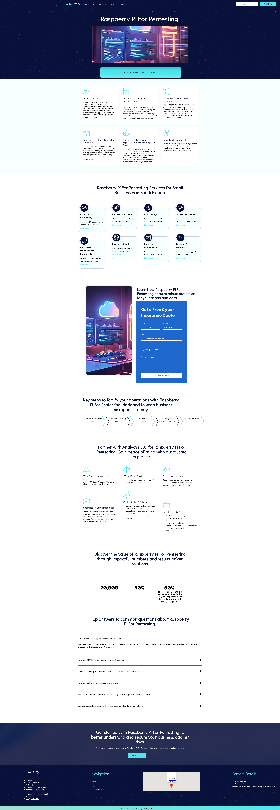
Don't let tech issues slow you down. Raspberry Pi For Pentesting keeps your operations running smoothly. (140, 748)
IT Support (30, 780)
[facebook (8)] (33, 772)
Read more (84, 228)
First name (144, 323)
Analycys (139, 809)
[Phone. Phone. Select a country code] (145, 349)
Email (143, 335)
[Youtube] (37, 772)
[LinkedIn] (29, 772)
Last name (166, 323)
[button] (86, 4)
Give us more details (148, 357)
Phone (143, 346)
